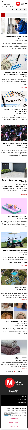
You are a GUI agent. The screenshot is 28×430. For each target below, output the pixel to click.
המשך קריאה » (24, 50)
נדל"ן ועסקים (22, 402)
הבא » (8, 371)
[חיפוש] (3, 15)
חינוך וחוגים (23, 399)
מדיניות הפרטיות (7, 415)
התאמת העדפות (14, 426)
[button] (26, 3)
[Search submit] (2, 2)
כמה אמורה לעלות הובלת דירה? (16, 216)
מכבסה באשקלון (21, 358)
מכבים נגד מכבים (21, 287)
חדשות (24, 396)
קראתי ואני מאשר (14, 418)
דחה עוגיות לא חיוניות (13, 422)
